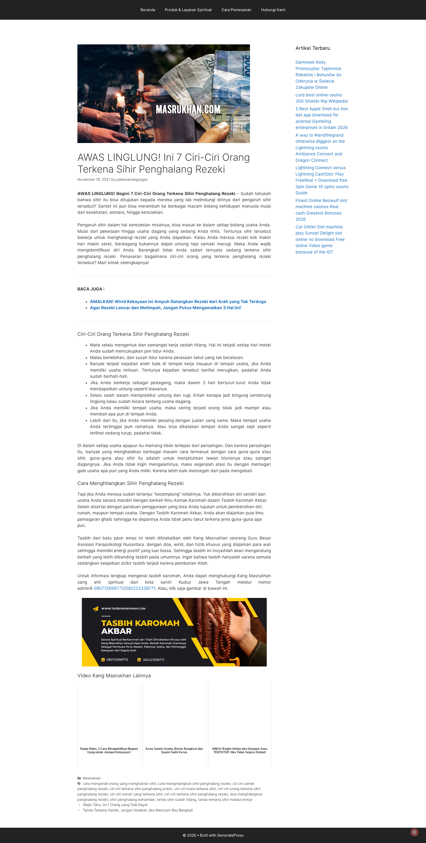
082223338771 (140, 588)
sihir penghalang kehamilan (132, 799)
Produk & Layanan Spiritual (188, 9)
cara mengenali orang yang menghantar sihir (119, 783)
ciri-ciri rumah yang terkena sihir (136, 794)
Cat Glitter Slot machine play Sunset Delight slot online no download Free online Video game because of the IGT (320, 239)
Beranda (148, 9)
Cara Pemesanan (236, 9)
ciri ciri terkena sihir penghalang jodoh (141, 789)
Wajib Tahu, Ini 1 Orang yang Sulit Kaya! (115, 805)
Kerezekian (92, 778)
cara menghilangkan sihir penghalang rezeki (194, 783)
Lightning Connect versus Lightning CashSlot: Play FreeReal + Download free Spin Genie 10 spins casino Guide (322, 180)
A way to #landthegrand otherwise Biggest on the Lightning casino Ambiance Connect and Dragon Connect (320, 148)
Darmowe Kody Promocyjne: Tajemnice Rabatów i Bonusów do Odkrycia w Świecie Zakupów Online (318, 75)
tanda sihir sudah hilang (176, 799)
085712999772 (109, 588)
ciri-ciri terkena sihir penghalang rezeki (196, 794)
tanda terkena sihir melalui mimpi (225, 799)
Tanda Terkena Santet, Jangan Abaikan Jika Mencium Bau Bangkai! (138, 810)
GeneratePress (230, 835)
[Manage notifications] (414, 832)
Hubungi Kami (273, 9)
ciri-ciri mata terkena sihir (195, 789)
